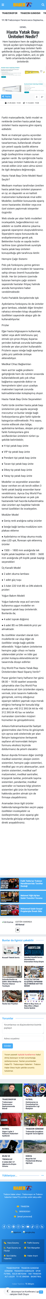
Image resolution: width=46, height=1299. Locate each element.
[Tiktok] (32, 1227)
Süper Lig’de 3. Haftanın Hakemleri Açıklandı (10, 1133)
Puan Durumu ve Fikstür (12, 1249)
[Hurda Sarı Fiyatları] (12, 996)
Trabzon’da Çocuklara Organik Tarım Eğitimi (34, 1132)
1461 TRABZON (34, 1274)
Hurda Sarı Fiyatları (10, 1004)
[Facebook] (4, 1227)
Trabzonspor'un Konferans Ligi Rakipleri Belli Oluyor (24, 1293)
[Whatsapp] (37, 1227)
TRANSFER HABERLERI (24, 1271)
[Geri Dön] (8, 1291)
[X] (9, 1227)
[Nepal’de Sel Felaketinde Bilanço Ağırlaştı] (35, 1146)
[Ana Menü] (3, 5)
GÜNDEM (8, 1271)
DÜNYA (29, 1156)
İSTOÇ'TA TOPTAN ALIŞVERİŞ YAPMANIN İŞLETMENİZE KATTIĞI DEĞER (33, 982)
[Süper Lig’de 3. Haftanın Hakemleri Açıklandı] (11, 1119)
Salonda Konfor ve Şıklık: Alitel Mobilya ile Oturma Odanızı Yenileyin (11, 982)
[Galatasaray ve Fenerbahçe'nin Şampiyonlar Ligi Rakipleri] (35, 1090)
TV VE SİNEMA (22, 1276)
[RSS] (42, 1227)
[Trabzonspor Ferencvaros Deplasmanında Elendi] (11, 1090)
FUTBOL (29, 1099)
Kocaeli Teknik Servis (11, 957)
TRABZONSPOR (9, 13)
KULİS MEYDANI (19, 1274)
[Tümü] (42, 1175)
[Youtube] (28, 1227)
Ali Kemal (19, 924)
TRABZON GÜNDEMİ (34, 1129)
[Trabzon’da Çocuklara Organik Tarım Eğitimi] (35, 1119)
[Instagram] (18, 1227)
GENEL (23, 27)
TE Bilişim (29, 1284)
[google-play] (28, 1233)
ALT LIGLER (10, 1276)
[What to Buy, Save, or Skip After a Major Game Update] (34, 996)
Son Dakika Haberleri (10, 1257)
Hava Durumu (13, 1243)
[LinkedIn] (23, 1227)
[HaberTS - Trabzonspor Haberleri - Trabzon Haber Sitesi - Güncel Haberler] (22, 4)
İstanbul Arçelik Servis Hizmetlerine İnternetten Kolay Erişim (34, 959)
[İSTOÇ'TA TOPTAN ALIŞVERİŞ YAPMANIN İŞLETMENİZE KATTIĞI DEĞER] (34, 971)
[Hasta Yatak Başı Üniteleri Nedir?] (23, 80)
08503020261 (24, 1211)
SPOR (38, 1271)
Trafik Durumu (33, 1243)
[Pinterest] (14, 1227)
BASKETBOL (36, 1276)
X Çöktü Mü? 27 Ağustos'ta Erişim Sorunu (9, 1164)
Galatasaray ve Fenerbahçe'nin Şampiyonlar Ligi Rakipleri (32, 1105)
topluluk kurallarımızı (27, 1054)
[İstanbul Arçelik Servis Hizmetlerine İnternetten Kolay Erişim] (34, 949)
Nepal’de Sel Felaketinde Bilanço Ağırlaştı (34, 1161)
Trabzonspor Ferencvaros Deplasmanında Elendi (23, 18)
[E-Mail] (17, 930)
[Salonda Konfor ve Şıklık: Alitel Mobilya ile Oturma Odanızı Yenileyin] (12, 971)
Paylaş (8, 96)
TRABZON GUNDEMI (30, 13)
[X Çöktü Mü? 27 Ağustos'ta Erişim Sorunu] (11, 1146)
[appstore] (16, 1233)
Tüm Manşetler (33, 1248)
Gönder (7, 1046)
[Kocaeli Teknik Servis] (12, 950)
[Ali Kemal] (7, 922)
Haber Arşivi (32, 1256)
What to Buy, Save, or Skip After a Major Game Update (32, 1006)
